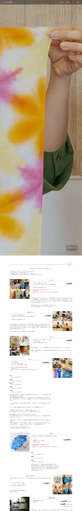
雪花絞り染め (61, 2)
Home (55, 2)
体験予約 (67, 2)
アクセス (73, 2)
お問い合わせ (78, 2)
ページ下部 (28, 273)
